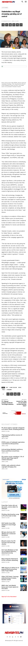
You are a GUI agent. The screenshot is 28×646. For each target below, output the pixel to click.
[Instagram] (10, 637)
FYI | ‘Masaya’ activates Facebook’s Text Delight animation (7, 403)
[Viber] (17, 24)
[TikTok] (15, 637)
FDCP (7, 387)
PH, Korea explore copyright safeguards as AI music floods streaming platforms (13, 428)
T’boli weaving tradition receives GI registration (12, 435)
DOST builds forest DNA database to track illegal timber (9, 524)
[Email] (13, 24)
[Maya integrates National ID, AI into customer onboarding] (23, 561)
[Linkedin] (10, 24)
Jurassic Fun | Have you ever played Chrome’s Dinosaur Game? (21, 404)
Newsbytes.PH (7, 21)
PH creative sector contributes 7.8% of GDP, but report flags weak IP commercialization (13, 458)
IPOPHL (19, 387)
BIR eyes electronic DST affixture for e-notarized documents (8, 533)
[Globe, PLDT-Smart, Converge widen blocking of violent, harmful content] (23, 578)
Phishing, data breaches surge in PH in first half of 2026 (10, 515)
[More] (22, 394)
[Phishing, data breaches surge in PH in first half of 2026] (23, 516)
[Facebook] (3, 24)
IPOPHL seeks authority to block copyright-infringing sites (11, 466)
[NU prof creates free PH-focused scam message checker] (23, 543)
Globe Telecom (13, 387)
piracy (3, 389)
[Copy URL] (21, 24)
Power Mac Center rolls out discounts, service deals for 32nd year (10, 507)
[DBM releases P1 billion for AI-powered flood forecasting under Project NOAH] (23, 570)
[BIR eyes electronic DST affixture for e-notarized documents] (23, 534)
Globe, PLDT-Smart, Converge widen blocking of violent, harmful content (10, 578)
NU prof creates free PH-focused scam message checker (9, 542)
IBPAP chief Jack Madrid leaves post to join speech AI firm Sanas (10, 587)
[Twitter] (6, 24)
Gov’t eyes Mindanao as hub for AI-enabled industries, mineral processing (10, 551)
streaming (9, 389)
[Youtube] (21, 637)
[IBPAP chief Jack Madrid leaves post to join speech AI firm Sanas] (23, 587)
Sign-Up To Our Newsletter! (9, 596)
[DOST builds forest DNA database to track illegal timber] (23, 525)
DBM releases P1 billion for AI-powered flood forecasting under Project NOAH (10, 569)
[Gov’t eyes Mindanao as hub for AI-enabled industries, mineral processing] (23, 552)
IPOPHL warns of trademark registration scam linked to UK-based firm (13, 443)
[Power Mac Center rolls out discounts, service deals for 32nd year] (23, 507)
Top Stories (5, 7)
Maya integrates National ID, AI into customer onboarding (10, 559)
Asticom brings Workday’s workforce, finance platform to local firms (12, 450)
